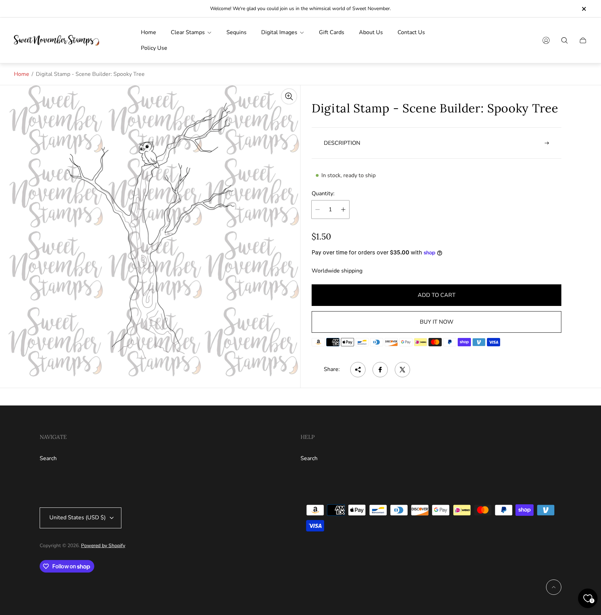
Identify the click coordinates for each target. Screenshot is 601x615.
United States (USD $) (77, 517)
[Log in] (546, 40)
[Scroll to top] (553, 587)
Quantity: (323, 193)
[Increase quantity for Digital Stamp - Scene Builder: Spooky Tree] (343, 209)
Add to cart (437, 295)
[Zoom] (289, 96)
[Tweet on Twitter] (402, 369)
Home (21, 74)
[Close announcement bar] (583, 9)
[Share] (358, 369)
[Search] (564, 40)
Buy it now (437, 322)
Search (48, 458)
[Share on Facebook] (380, 369)
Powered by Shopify (103, 545)
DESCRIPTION (342, 143)
